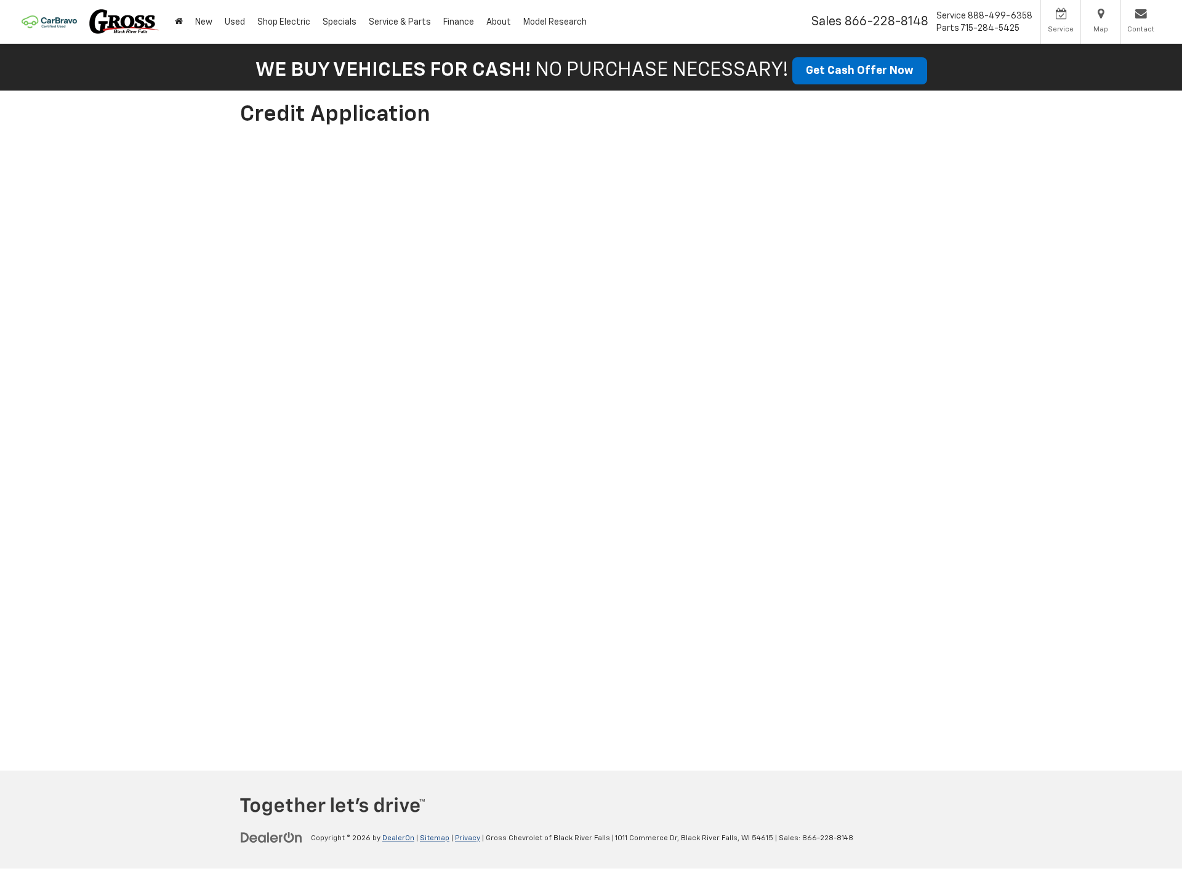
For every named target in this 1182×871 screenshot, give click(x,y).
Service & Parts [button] (400, 22)
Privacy (467, 838)
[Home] (179, 22)
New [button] (203, 22)
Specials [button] (339, 22)
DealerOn (398, 838)
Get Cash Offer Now (860, 70)
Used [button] (235, 22)
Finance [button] (458, 22)
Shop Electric (283, 22)
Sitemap (434, 838)
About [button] (498, 22)
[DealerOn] (271, 837)
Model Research (555, 22)
